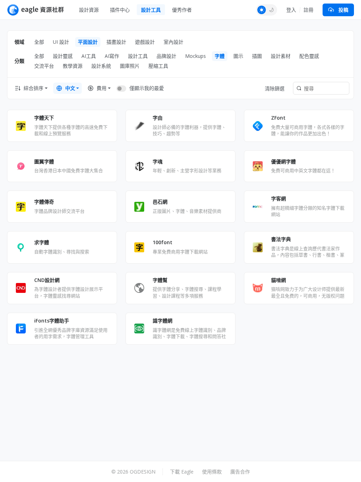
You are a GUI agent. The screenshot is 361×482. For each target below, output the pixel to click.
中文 (70, 88)
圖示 (238, 56)
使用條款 (212, 471)
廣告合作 (240, 471)
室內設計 (173, 41)
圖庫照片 (130, 65)
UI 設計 (61, 41)
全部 (39, 41)
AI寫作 (112, 56)
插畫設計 (116, 41)
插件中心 (120, 9)
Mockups (195, 56)
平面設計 (88, 41)
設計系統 (101, 65)
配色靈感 (309, 56)
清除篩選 (274, 88)
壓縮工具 (158, 65)
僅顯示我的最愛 (146, 88)
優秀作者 (182, 9)
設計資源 (89, 9)
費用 (101, 88)
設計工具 (151, 9)
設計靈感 (63, 56)
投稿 (343, 9)
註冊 (308, 9)
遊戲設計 (145, 41)
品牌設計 (166, 56)
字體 (220, 56)
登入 (291, 9)
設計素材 (280, 56)
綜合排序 (33, 88)
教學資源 (72, 65)
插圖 (257, 56)
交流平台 (44, 65)
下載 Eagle (182, 471)
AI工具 (88, 56)
